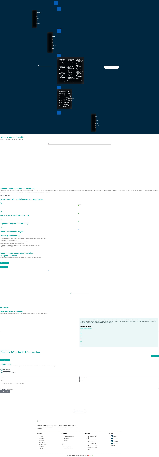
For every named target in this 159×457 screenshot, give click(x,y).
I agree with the (7, 389)
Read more (2, 195)
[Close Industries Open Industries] (59, 88)
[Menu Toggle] (56, 3)
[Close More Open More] (59, 113)
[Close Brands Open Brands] (59, 9)
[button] (1, 331)
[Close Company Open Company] (59, 31)
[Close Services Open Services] (59, 56)
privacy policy (10, 389)
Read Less (7, 195)
